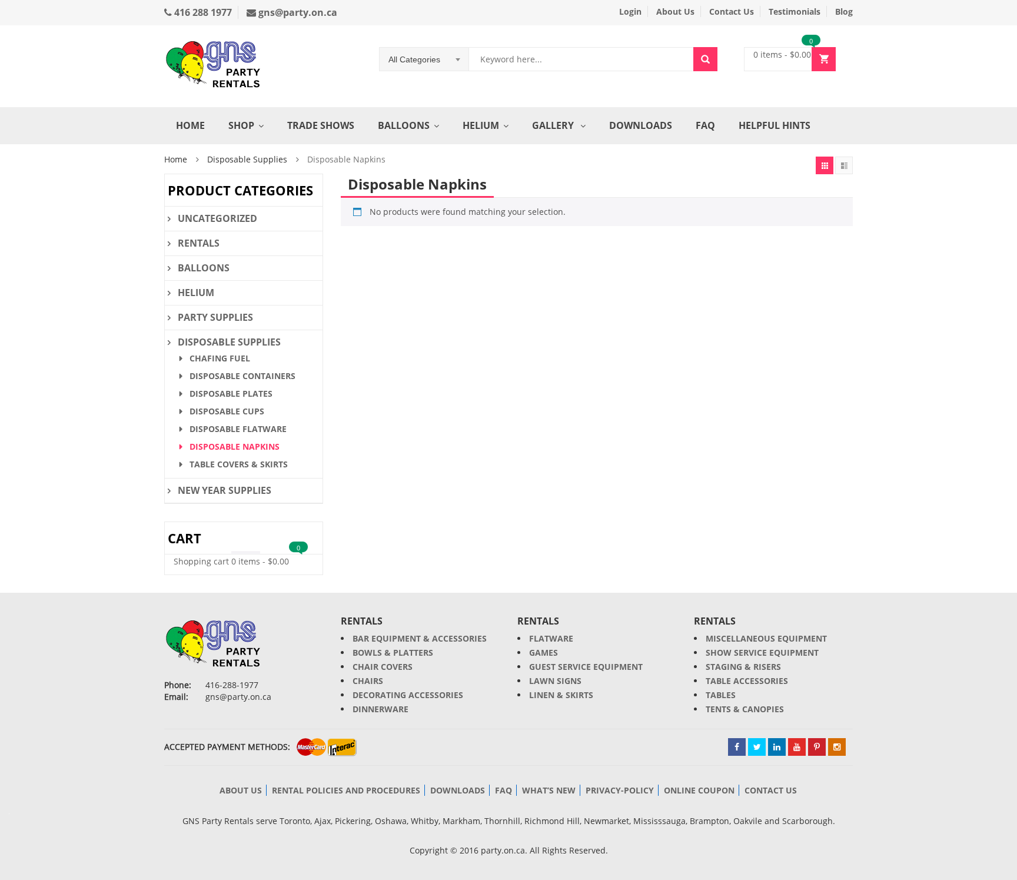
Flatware (551, 638)
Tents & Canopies (745, 709)
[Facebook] (737, 747)
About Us (675, 11)
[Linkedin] (777, 747)
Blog (844, 11)
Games (543, 652)
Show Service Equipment (762, 652)
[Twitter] (757, 747)
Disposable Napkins (235, 446)
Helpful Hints (774, 125)
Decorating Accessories (408, 694)
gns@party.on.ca (296, 12)
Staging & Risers (743, 666)
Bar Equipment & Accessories (420, 638)
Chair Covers (383, 666)
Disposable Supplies (247, 159)
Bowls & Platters (393, 652)
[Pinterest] (817, 747)
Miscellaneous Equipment (766, 638)
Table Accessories (747, 680)
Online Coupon (699, 790)
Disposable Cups (227, 411)
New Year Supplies (224, 490)
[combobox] (424, 59)
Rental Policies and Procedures (346, 790)
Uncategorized (217, 218)
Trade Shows (320, 125)
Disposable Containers (242, 375)
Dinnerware (380, 709)
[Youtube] (797, 747)
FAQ (705, 125)
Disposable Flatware (238, 428)
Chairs (368, 680)
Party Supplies (215, 317)
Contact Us (731, 11)
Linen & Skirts (561, 694)
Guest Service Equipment (586, 666)
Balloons (404, 125)
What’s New (549, 790)
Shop (241, 125)
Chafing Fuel (220, 358)
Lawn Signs (555, 680)
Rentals (199, 243)
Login (630, 11)
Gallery (554, 125)
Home (190, 125)
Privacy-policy (620, 790)
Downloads (640, 125)
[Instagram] (837, 747)
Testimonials (794, 11)
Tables (721, 694)
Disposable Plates (231, 393)
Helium (481, 125)
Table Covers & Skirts (239, 464)
